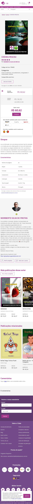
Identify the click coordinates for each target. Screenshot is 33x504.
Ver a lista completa (7, 273)
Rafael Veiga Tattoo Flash (8, 360)
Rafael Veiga (4, 363)
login (5, 381)
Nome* (3, 402)
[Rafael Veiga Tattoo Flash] (11, 344)
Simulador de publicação (24, 445)
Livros (7, 14)
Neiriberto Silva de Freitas (7, 311)
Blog (2, 432)
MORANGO (4, 309)
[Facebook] (8, 490)
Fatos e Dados (4, 438)
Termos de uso (4, 440)
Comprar (16, 114)
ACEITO (27, 496)
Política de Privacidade (17, 498)
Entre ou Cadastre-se (24, 3)
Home (3, 14)
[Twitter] (3, 490)
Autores (3, 429)
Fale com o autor (23, 260)
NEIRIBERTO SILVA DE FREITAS (12, 61)
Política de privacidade (23, 427)
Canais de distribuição (23, 440)
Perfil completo (8, 260)
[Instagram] (13, 490)
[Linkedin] (24, 490)
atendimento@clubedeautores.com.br (9, 192)
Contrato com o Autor (6, 443)
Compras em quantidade (24, 438)
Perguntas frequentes (6, 453)
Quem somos (4, 435)
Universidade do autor (23, 435)
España (11, 7)
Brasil (2, 7)
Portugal (6, 7)
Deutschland (17, 7)
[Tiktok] (18, 490)
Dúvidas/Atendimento (6, 427)
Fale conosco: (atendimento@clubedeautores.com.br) (14, 456)
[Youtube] (29, 490)
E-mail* (3, 408)
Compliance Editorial (23, 429)
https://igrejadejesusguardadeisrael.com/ (11, 256)
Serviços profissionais (23, 432)
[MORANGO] (11, 292)
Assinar (5, 416)
